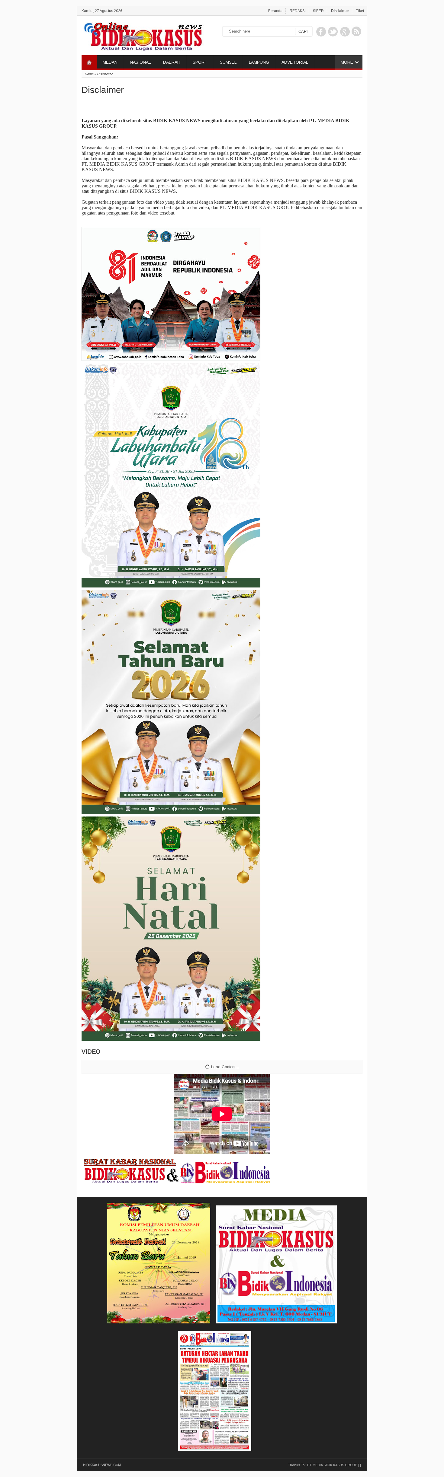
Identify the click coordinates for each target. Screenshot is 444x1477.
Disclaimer (340, 11)
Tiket (360, 11)
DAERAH (171, 62)
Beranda (275, 11)
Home (89, 74)
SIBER (318, 11)
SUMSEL (228, 62)
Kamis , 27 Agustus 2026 (102, 11)
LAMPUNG (259, 62)
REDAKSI (298, 11)
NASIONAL (140, 62)
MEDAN (110, 62)
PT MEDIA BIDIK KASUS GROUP (332, 1465)
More (347, 62)
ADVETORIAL (295, 62)
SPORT (200, 62)
